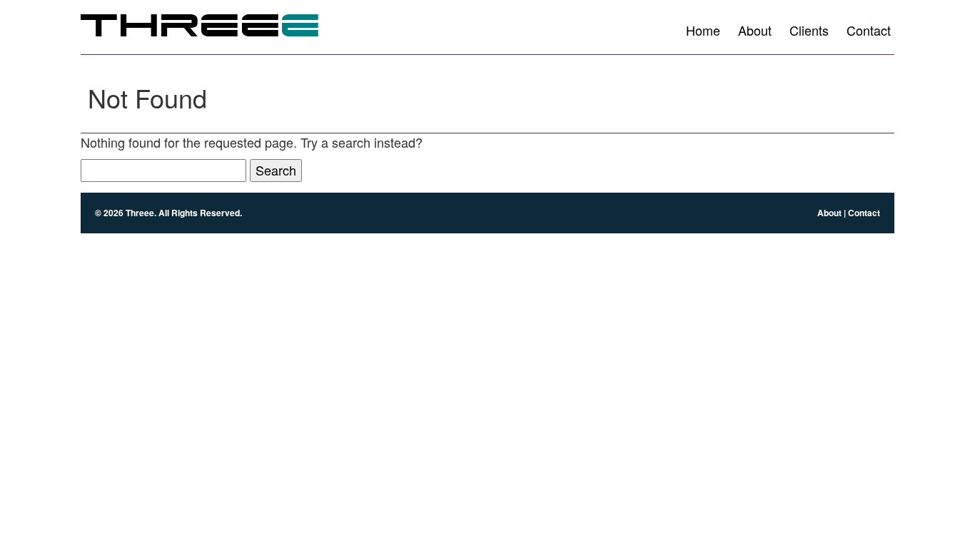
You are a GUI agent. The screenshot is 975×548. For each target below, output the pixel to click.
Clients (809, 30)
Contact (869, 30)
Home (703, 30)
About (755, 30)
